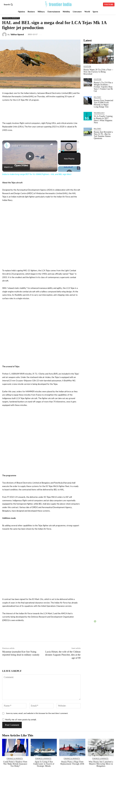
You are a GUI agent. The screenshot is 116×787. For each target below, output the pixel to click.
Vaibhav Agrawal (17, 34)
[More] (99, 635)
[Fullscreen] (77, 151)
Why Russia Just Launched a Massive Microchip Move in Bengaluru (101, 764)
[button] (8, 4)
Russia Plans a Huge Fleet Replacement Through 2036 (72, 763)
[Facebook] (84, 34)
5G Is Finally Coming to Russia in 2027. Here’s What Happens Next (103, 119)
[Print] (78, 635)
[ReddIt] (64, 635)
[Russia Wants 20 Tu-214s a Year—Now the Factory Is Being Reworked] (99, 54)
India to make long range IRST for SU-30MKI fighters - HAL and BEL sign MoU (29, 145)
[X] (91, 34)
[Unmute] (63, 151)
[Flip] (92, 635)
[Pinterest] (85, 635)
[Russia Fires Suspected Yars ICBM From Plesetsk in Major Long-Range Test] (88, 100)
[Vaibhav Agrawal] (5, 34)
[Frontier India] (58, 4)
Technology (99, 113)
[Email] (71, 635)
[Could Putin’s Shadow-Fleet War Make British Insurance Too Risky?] (15, 747)
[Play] (60, 151)
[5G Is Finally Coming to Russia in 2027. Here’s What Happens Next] (88, 116)
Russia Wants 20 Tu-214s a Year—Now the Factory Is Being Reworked (98, 72)
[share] (51, 144)
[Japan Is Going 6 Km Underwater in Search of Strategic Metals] (44, 747)
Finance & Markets (11, 18)
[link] (7, 145)
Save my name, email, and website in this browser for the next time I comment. (37, 713)
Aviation (87, 66)
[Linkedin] (98, 34)
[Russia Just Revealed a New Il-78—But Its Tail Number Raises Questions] (88, 132)
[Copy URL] (57, 635)
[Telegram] (112, 34)
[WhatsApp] (105, 34)
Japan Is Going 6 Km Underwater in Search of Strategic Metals (43, 764)
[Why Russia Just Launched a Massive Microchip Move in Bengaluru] (101, 747)
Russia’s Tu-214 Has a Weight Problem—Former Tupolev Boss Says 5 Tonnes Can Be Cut (103, 86)
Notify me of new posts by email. (21, 719)
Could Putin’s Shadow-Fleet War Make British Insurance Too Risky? (15, 764)
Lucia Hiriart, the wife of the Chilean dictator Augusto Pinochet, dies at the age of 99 (63, 654)
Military (97, 97)
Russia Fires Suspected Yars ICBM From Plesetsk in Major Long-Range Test (103, 103)
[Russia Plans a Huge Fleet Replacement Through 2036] (72, 747)
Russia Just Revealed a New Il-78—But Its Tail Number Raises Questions (103, 135)
